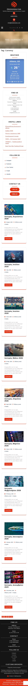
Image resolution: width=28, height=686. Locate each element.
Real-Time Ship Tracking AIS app (14, 146)
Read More (8, 238)
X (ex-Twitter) (9, 167)
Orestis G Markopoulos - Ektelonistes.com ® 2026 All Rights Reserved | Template (13, 682)
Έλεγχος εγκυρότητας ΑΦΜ (12, 133)
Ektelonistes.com (14, 9)
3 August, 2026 (9, 222)
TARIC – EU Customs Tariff (12, 139)
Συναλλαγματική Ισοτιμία (11, 136)
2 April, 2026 (8, 404)
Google (8, 170)
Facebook (8, 164)
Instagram (8, 160)
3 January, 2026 (9, 542)
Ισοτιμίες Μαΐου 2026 (13, 358)
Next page (11, 616)
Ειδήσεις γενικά (18, 222)
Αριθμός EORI (9, 130)
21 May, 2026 (9, 361)
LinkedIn (8, 174)
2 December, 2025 (10, 590)
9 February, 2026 (9, 493)
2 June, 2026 (9, 316)
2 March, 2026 (9, 449)
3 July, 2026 (8, 270)
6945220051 (14, 16)
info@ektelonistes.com (14, 23)
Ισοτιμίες (6, 224)
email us (14, 194)
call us (14, 189)
